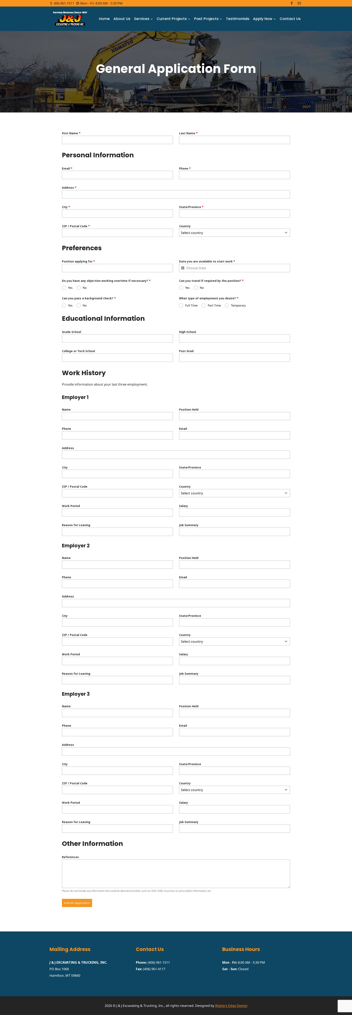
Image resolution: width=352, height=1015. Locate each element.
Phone (185, 168)
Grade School (71, 332)
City (66, 207)
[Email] (299, 3)
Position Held (188, 409)
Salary (183, 506)
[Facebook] (291, 3)
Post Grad (186, 351)
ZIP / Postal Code (76, 226)
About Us (121, 18)
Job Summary (188, 525)
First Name (71, 133)
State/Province (191, 207)
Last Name (188, 133)
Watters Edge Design (231, 1005)
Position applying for (78, 261)
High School (187, 332)
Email (67, 168)
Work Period (71, 506)
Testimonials (237, 18)
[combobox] (234, 233)
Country (185, 226)
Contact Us (290, 18)
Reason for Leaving (76, 525)
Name (66, 409)
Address (69, 188)
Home (104, 18)
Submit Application (77, 903)
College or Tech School (78, 351)
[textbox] (230, 233)
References (70, 857)
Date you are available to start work (207, 261)
